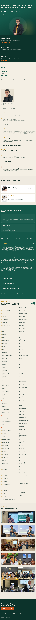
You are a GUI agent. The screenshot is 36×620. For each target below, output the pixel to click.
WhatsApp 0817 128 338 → (8, 608)
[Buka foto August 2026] (9, 517)
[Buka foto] (26, 560)
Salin (33, 243)
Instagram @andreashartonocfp (6, 613)
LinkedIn (14, 613)
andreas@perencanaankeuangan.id (24, 613)
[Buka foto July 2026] (9, 560)
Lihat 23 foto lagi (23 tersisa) (18, 594)
